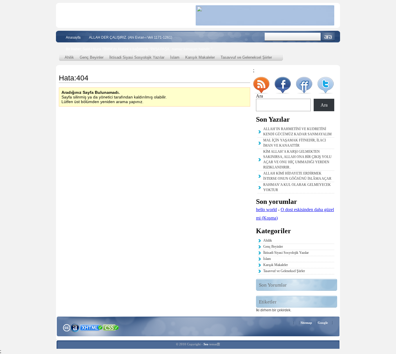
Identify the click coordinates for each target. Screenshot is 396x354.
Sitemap (306, 322)
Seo (206, 344)
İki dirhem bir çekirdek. (273, 310)
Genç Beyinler (91, 57)
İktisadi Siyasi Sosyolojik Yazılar (136, 57)
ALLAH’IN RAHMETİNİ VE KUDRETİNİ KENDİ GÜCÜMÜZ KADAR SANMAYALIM (297, 131)
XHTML (91, 327)
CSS (111, 327)
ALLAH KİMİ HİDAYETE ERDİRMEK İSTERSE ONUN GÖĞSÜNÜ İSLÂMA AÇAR (297, 176)
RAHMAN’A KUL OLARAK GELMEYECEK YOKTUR (297, 187)
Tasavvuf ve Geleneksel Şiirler (246, 57)
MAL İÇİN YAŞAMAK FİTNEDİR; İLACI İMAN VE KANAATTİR (294, 143)
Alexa (75, 327)
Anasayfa (73, 37)
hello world (266, 209)
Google (323, 322)
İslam (174, 57)
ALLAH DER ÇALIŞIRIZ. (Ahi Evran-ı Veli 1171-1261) (130, 37)
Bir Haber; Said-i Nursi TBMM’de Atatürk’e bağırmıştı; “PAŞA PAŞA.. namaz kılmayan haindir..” (139, 49)
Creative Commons (66, 327)
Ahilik (69, 57)
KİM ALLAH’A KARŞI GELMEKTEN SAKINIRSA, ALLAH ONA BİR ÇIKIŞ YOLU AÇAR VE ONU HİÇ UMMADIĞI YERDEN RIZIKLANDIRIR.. (297, 159)
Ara (328, 37)
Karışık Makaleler (200, 57)
